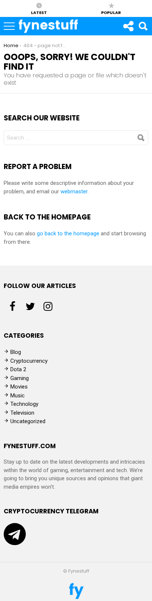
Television (22, 413)
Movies (19, 386)
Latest (39, 12)
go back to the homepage (68, 233)
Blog (15, 352)
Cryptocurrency (29, 361)
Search (142, 26)
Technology (24, 404)
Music (17, 395)
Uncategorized (27, 421)
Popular (111, 12)
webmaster (74, 191)
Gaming (19, 378)
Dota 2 (18, 369)
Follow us (128, 26)
